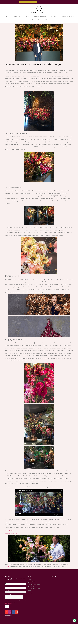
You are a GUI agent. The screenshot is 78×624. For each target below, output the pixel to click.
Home (6, 16)
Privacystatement (8, 603)
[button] (74, 620)
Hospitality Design (16, 16)
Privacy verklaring (8, 615)
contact (7, 566)
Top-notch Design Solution (67, 16)
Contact (46, 19)
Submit (6, 606)
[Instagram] (9, 611)
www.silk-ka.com (9, 530)
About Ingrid (53, 16)
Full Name (7, 581)
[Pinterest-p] (6, 611)
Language (7, 590)
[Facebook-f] (13, 611)
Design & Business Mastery (40, 16)
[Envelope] (16, 611)
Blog (38, 19)
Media (31, 19)
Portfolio (27, 16)
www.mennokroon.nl (11, 533)
